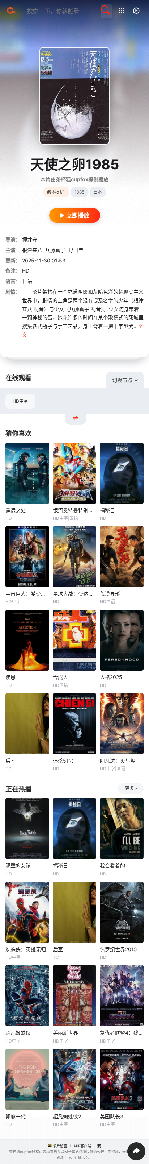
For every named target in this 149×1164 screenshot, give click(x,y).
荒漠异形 (110, 594)
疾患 (10, 677)
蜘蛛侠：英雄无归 (25, 949)
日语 (27, 281)
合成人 (60, 677)
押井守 (29, 239)
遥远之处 (15, 510)
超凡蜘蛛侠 (18, 1033)
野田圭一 (78, 250)
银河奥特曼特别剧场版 (75, 510)
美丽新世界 (65, 1033)
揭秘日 (107, 510)
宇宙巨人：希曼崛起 (27, 594)
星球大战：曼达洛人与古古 (75, 594)
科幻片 (58, 192)
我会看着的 (112, 865)
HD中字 (20, 401)
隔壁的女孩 (18, 865)
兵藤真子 (55, 250)
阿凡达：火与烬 (117, 761)
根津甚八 (32, 250)
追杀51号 (63, 761)
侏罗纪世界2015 (118, 949)
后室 (10, 761)
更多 (129, 788)
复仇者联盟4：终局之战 (122, 1033)
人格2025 (111, 677)
